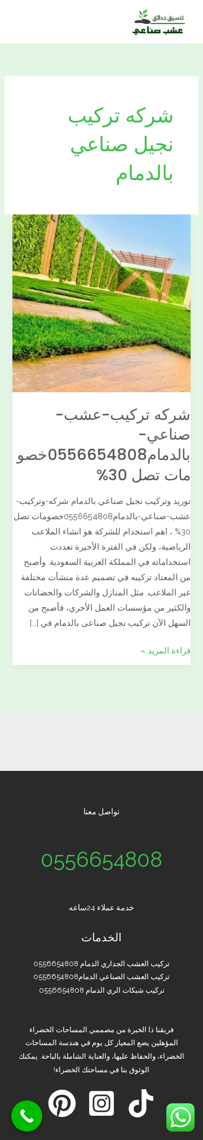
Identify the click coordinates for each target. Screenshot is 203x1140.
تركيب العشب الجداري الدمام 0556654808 (101, 963)
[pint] (62, 1103)
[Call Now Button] (26, 1116)
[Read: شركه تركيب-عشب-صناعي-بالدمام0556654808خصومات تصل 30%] (101, 302)
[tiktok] (141, 1103)
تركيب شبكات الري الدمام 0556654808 (102, 990)
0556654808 (101, 859)
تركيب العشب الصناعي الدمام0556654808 (101, 976)
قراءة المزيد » (165, 649)
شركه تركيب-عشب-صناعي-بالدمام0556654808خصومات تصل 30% (104, 445)
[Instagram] (101, 1103)
